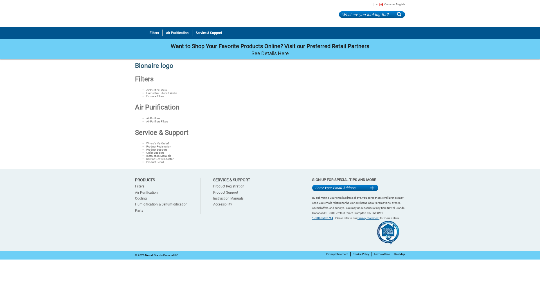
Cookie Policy (361, 254)
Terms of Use (382, 254)
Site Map (399, 254)
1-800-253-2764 (322, 218)
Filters (144, 79)
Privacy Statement (368, 218)
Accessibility (222, 204)
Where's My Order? (157, 143)
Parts (139, 211)
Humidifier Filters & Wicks (161, 93)
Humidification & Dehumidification (161, 204)
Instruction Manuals (158, 155)
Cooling (141, 198)
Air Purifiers (153, 118)
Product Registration (158, 146)
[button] (388, 4)
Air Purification (157, 107)
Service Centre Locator (160, 158)
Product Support (156, 149)
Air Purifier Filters (156, 89)
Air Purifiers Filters (157, 121)
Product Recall (155, 162)
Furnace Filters (155, 96)
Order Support (155, 152)
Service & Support (161, 133)
